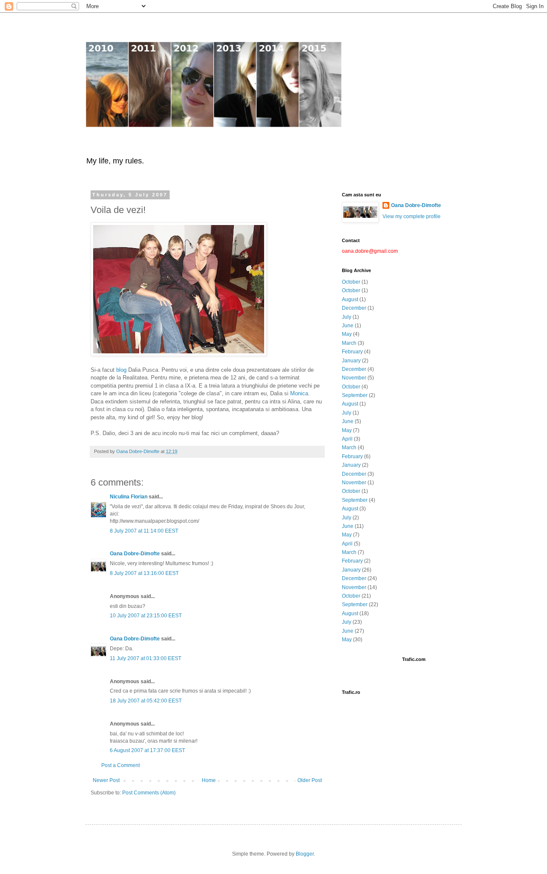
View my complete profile (411, 216)
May (347, 334)
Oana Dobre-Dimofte (135, 554)
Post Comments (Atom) (149, 793)
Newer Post (106, 780)
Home (209, 780)
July (346, 317)
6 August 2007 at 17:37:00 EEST (147, 750)
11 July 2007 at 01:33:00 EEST (145, 658)
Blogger (305, 854)
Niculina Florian (128, 497)
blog (121, 370)
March (349, 343)
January (351, 361)
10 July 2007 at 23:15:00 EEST (146, 616)
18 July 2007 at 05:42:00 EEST (146, 701)
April (347, 439)
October (351, 282)
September (355, 395)
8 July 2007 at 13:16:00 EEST (144, 573)
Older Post (309, 780)
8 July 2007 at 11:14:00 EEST (144, 531)
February (352, 352)
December (354, 308)
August (350, 299)
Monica (299, 393)
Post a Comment (120, 765)
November (354, 378)
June (347, 326)
